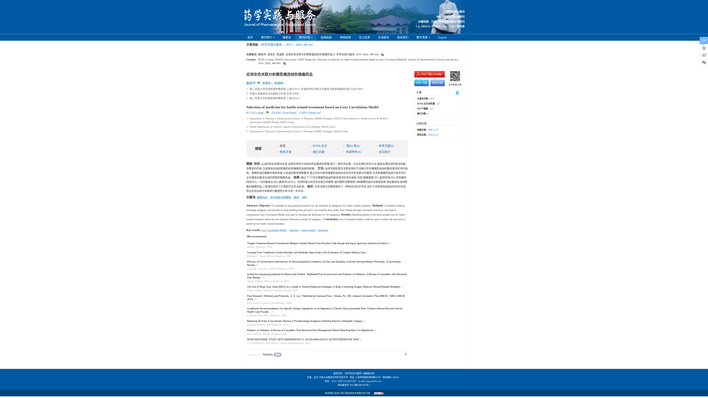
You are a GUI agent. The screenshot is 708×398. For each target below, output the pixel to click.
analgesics (323, 230)
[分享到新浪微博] (704, 55)
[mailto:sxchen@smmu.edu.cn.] (258, 82)
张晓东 (266, 83)
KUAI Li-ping (254, 112)
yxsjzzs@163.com (373, 381)
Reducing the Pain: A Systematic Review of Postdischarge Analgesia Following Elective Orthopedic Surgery (304, 321)
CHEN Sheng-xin (309, 112)
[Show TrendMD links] (405, 354)
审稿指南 (345, 37)
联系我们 (402, 37)
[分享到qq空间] (704, 47)
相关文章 (285, 151)
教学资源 (422, 37)
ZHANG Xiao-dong (283, 112)
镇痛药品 (262, 197)
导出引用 (437, 82)
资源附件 (353, 151)
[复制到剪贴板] (382, 54)
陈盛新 (278, 83)
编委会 (287, 37)
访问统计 (385, 151)
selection (294, 230)
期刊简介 (266, 37)
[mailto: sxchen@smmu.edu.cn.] (267, 112)
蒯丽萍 (250, 83)
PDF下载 (423, 74)
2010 (289, 44)
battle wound (308, 230)
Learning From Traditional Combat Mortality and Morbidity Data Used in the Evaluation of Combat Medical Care (306, 252)
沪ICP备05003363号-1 (359, 385)
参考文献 (386, 145)
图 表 (353, 145)
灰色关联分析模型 (280, 197)
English (442, 37)
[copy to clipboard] (284, 63)
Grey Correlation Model (274, 230)
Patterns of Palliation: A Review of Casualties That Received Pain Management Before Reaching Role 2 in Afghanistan (310, 330)
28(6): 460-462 (304, 44)
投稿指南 (326, 37)
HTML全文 (320, 145)
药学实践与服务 (271, 44)
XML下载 (421, 82)
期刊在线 (304, 37)
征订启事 (364, 37)
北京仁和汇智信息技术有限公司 (349, 393)
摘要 (283, 145)
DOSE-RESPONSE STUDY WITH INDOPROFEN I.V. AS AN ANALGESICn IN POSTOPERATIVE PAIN (303, 339)
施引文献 (318, 151)
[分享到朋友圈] (704, 62)
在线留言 (383, 37)
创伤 (304, 197)
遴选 (296, 197)
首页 (250, 37)
